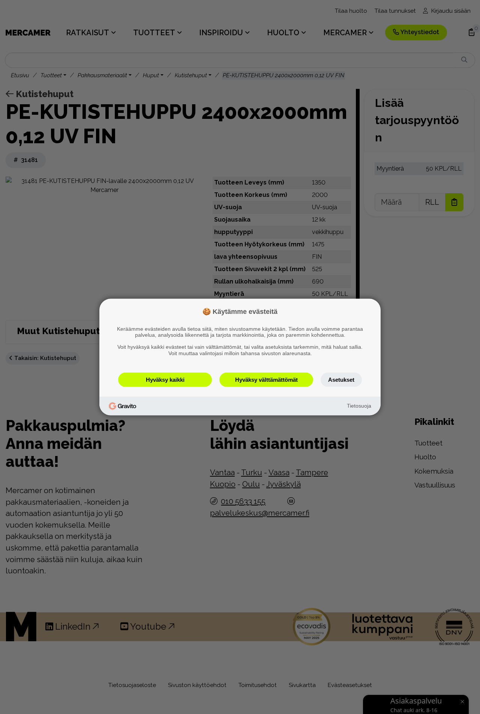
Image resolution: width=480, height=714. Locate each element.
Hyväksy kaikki (165, 379)
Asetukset (341, 379)
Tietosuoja (359, 406)
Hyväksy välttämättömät (266, 379)
